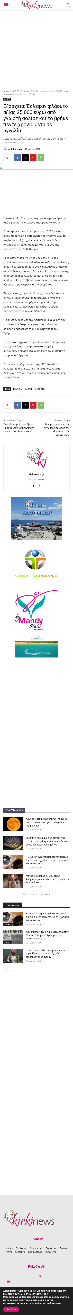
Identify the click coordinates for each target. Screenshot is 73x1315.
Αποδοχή (11, 1309)
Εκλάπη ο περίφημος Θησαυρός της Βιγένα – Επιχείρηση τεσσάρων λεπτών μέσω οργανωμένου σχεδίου (47, 841)
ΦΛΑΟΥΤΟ (40, 389)
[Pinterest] (33, 157)
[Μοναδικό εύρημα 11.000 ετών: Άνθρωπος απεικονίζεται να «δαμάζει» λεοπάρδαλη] (13, 881)
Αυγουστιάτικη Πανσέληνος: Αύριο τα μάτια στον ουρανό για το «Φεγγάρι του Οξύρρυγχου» (47, 822)
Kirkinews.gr (17, 149)
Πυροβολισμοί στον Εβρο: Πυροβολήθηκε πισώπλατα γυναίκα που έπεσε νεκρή (18, 428)
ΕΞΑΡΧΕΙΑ (17, 389)
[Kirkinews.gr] (5, 149)
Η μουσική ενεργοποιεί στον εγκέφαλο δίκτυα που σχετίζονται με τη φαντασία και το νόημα (47, 860)
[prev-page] (5, 968)
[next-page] (11, 968)
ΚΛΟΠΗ (28, 389)
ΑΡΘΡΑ (15, 91)
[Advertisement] (36, 47)
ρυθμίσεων (53, 1303)
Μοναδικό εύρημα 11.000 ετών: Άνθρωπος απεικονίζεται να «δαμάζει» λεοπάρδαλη (47, 879)
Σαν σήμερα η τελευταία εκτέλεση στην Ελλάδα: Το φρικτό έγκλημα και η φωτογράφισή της (47, 935)
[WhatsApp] (41, 157)
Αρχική (6, 91)
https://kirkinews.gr (36, 479)
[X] (25, 157)
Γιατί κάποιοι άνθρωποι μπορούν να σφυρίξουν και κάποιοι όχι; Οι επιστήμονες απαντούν (45, 953)
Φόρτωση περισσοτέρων (35, 894)
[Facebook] (17, 157)
